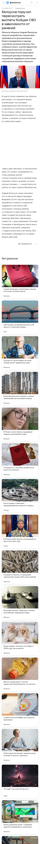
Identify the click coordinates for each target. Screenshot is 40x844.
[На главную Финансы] (15, 2)
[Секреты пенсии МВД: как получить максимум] (20, 710)
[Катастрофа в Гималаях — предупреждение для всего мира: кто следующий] (20, 495)
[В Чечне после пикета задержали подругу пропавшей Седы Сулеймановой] (20, 424)
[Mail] (7, 2)
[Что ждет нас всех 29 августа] (20, 781)
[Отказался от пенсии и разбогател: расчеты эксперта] (20, 460)
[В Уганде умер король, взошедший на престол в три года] (20, 531)
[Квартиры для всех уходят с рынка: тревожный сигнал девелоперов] (20, 388)
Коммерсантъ (20, 8)
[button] (20, 77)
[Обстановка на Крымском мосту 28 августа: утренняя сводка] (20, 317)
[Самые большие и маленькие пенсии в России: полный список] (20, 281)
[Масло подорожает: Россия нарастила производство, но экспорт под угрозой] (20, 674)
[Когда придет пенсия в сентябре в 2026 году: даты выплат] (20, 638)
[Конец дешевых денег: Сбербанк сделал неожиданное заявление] (20, 817)
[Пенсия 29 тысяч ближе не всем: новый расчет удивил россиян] (20, 353)
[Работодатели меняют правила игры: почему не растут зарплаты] (20, 745)
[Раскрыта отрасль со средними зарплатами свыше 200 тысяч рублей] (20, 567)
